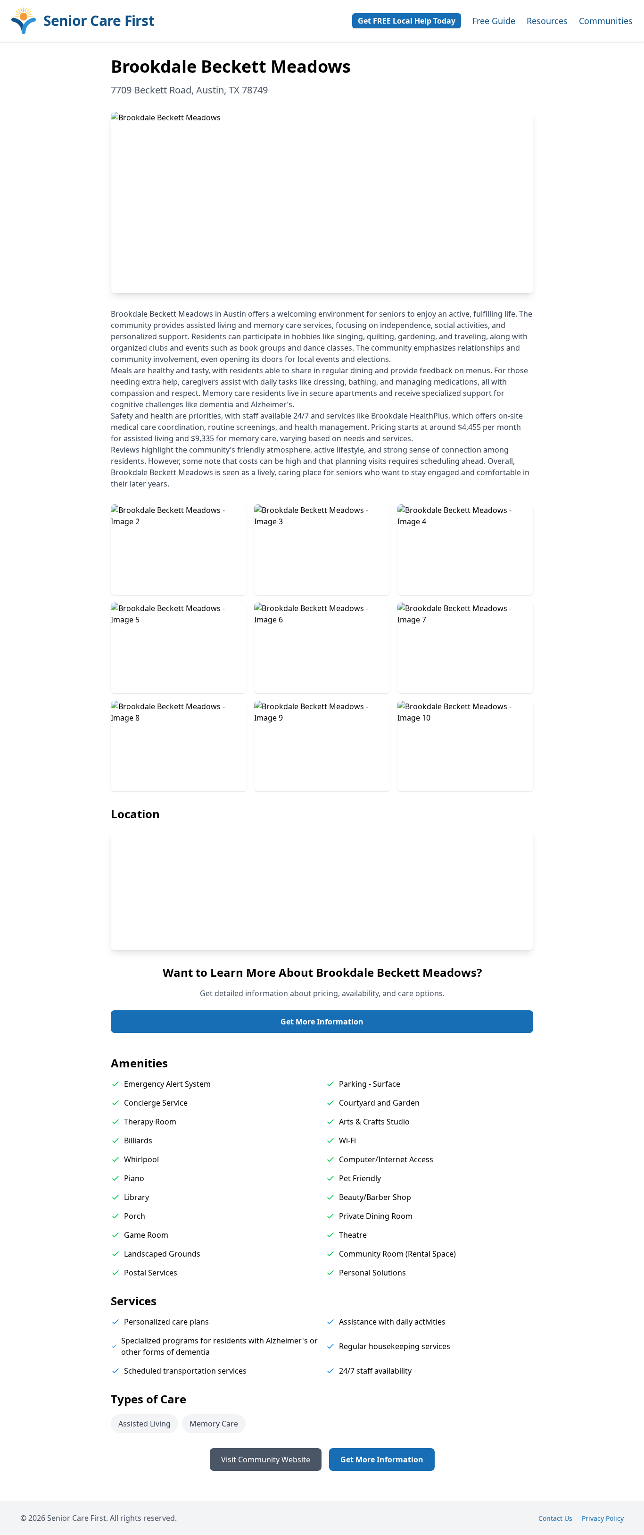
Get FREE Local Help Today (406, 21)
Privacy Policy (603, 1518)
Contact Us (555, 1518)
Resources (547, 20)
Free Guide (493, 20)
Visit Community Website (265, 1459)
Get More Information (322, 1021)
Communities (606, 20)
